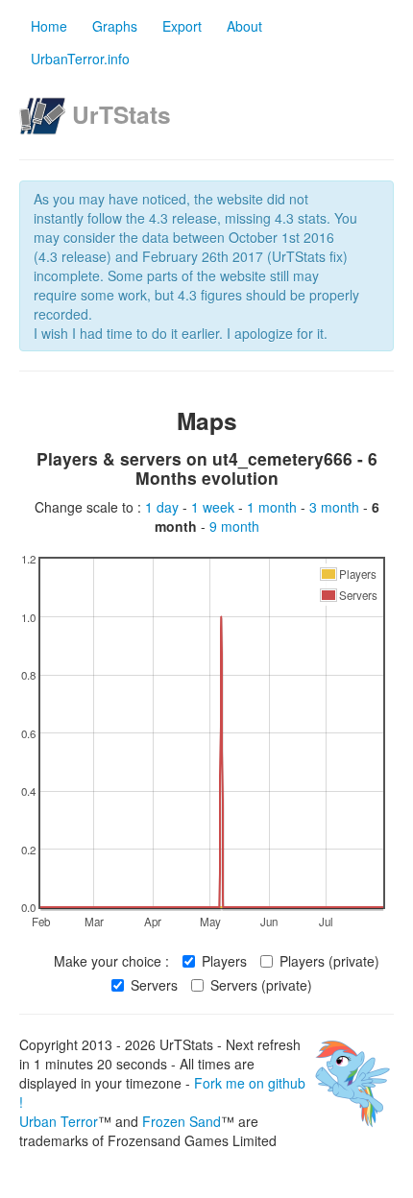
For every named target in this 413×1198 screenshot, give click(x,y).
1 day (163, 506)
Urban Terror (58, 1121)
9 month (234, 526)
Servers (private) (261, 984)
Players (224, 960)
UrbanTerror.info (80, 58)
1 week (214, 506)
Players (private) (329, 960)
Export (182, 26)
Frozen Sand (181, 1121)
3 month (336, 506)
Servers (154, 984)
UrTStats (121, 114)
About (244, 26)
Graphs (114, 26)
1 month (274, 506)
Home (49, 26)
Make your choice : (111, 960)
